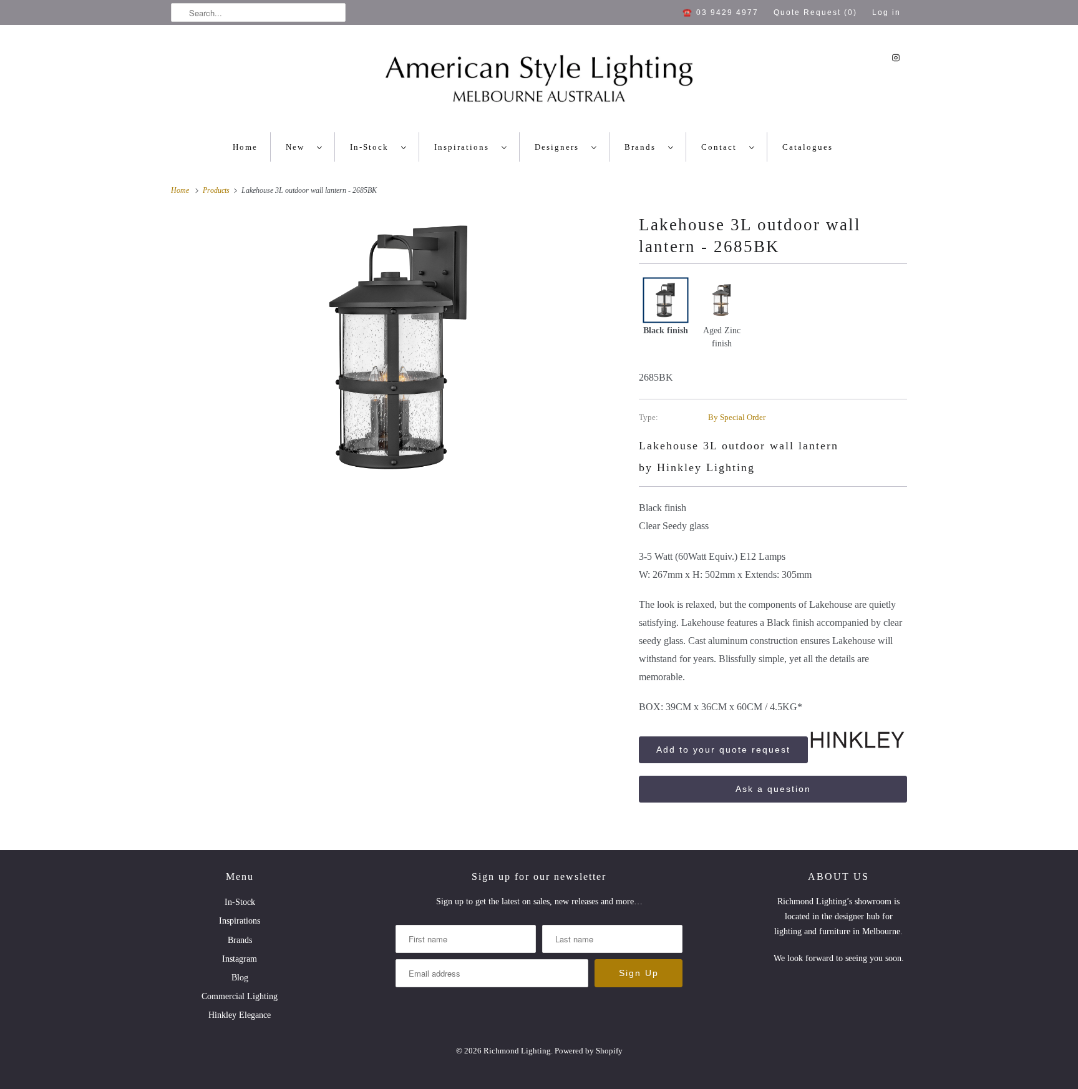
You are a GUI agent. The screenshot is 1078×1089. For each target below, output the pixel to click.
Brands (643, 147)
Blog (239, 977)
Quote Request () (815, 12)
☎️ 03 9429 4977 (720, 12)
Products (217, 190)
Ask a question (773, 789)
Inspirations (464, 147)
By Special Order (736, 417)
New (298, 147)
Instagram (239, 959)
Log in (886, 12)
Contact (722, 147)
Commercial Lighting (240, 996)
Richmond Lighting (517, 1050)
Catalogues (807, 147)
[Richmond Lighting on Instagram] (896, 58)
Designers (560, 147)
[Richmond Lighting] (539, 82)
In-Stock (372, 147)
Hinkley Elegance (239, 1015)
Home (245, 147)
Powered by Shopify (589, 1050)
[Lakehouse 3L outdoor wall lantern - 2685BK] (398, 348)
